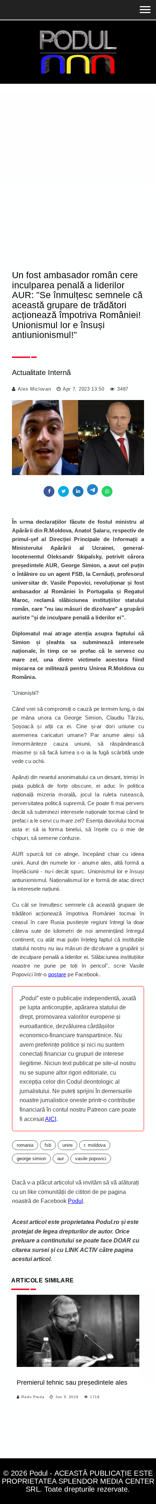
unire (67, 1145)
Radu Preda (32, 1397)
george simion (31, 1158)
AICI (50, 1119)
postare (57, 974)
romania (25, 1145)
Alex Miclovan (34, 389)
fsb (48, 1145)
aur (60, 1158)
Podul (75, 1201)
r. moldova (95, 1145)
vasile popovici (90, 1158)
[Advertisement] (78, 165)
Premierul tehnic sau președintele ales (72, 1382)
